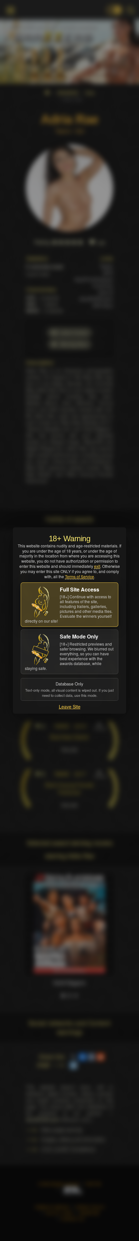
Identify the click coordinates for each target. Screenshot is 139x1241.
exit (97, 566)
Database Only (69, 689)
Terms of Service (79, 576)
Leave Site (69, 706)
